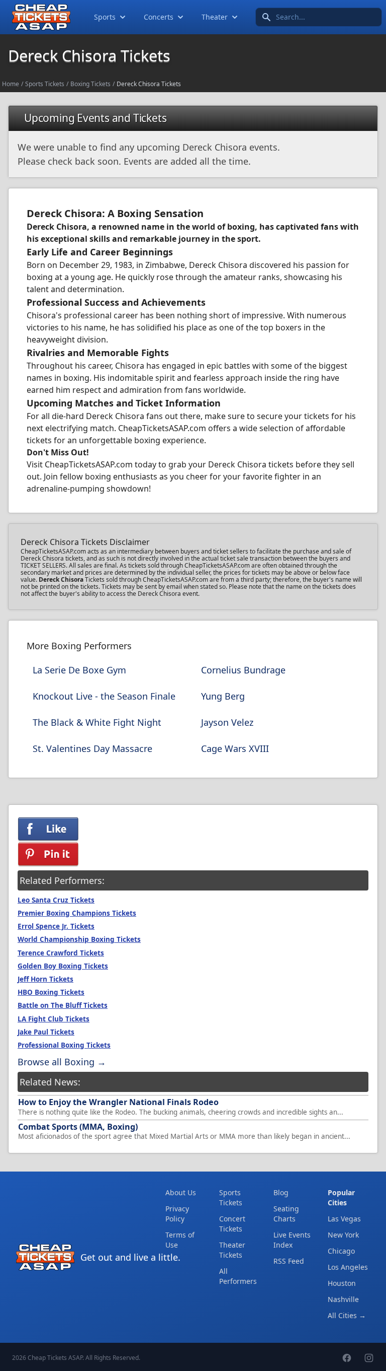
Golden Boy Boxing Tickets (63, 966)
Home (10, 84)
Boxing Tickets (90, 84)
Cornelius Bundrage (243, 670)
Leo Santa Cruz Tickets (56, 900)
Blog (280, 1192)
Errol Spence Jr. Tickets (56, 926)
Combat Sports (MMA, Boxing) (78, 1126)
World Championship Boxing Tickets (79, 939)
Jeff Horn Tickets (45, 979)
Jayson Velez (227, 722)
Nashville (343, 1299)
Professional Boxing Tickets (64, 1045)
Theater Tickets (232, 1250)
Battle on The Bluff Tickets (63, 1005)
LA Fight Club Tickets (53, 1018)
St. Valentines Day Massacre (92, 748)
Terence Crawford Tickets (61, 952)
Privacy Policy (177, 1213)
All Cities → (347, 1315)
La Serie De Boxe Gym (79, 670)
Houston (342, 1283)
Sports (105, 17)
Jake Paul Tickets (46, 1032)
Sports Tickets (44, 84)
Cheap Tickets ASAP (55, 1357)
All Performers (238, 1276)
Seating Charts (286, 1213)
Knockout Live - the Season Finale (104, 696)
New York (343, 1235)
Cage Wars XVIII (235, 748)
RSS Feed (288, 1261)
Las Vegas (344, 1218)
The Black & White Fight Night (97, 722)
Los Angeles (348, 1267)
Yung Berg (223, 696)
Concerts (158, 17)
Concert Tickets (232, 1223)
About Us (180, 1192)
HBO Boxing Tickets (51, 992)
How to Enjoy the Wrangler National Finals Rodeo (118, 1102)
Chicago (341, 1251)
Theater (215, 17)
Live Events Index (292, 1240)
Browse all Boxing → (62, 1062)
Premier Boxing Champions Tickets (77, 913)
